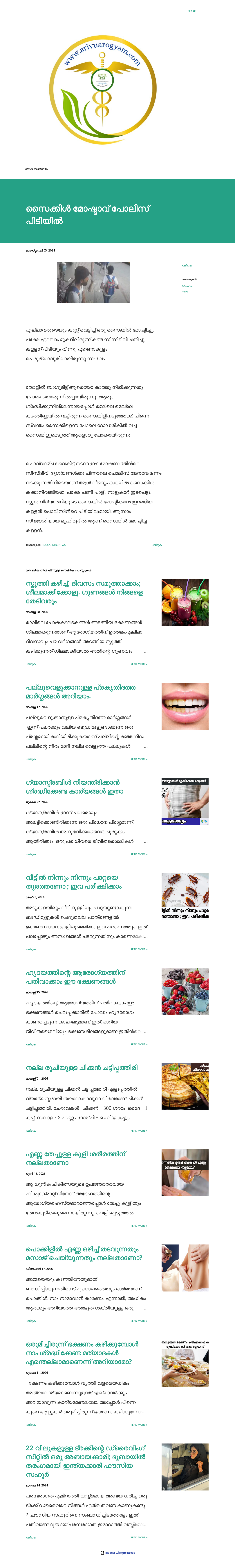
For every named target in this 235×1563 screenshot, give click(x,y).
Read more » (139, 664)
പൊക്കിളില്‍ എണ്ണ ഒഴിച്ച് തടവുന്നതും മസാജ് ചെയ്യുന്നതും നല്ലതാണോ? (84, 1253)
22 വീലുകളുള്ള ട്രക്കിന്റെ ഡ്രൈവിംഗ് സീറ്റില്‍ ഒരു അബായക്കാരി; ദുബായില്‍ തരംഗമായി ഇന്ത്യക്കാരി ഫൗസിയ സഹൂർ (85, 1461)
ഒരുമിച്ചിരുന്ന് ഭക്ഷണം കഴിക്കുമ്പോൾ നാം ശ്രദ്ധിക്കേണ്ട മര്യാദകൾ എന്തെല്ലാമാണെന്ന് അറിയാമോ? (82, 1352)
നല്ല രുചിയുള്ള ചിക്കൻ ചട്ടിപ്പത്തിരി (82, 1067)
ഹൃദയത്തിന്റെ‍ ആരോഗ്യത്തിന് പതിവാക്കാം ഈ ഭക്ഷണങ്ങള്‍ (75, 977)
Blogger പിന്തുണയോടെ (120, 1552)
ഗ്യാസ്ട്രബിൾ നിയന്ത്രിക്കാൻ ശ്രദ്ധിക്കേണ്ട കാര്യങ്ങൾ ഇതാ (74, 786)
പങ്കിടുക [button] (187, 265)
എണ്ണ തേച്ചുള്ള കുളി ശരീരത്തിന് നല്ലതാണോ (75, 1158)
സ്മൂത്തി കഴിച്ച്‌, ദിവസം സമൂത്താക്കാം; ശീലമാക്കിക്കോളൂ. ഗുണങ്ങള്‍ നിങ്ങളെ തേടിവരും (84, 592)
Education (187, 286)
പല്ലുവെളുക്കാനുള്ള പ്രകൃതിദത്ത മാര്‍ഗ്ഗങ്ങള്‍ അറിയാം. (80, 691)
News (185, 291)
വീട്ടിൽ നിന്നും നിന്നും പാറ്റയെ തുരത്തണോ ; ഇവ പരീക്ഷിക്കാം (74, 882)
